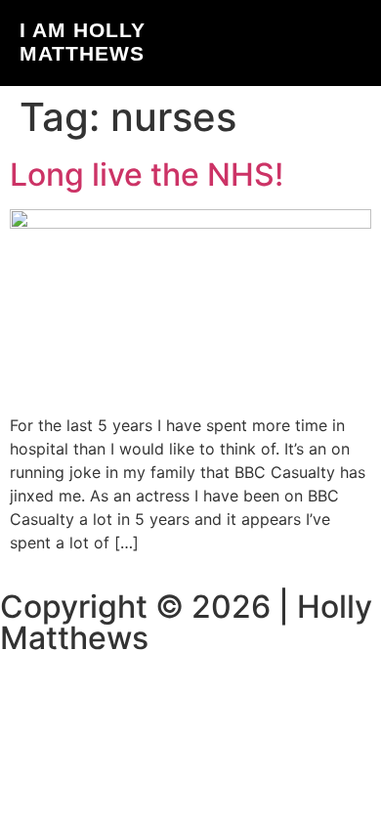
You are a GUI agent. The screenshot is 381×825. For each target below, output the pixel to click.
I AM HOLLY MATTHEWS (83, 42)
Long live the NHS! (146, 174)
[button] (356, 43)
